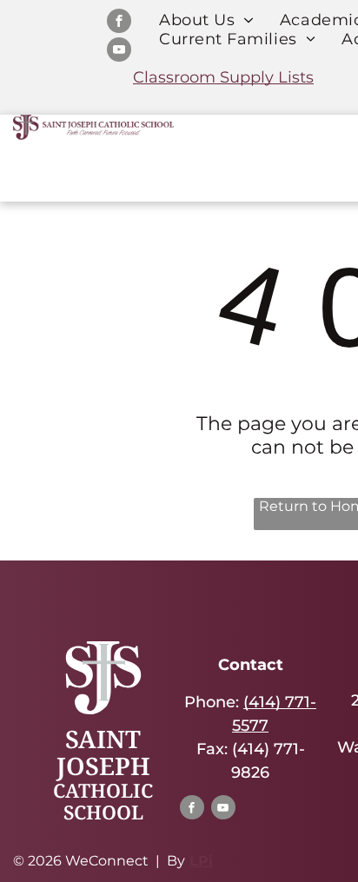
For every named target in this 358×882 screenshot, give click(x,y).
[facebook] (119, 23)
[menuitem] (206, 20)
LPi (201, 860)
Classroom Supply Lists (223, 77)
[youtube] (119, 51)
